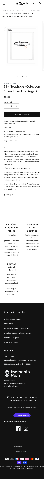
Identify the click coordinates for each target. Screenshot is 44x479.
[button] (4, 3)
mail (8, 289)
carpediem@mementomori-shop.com (20, 360)
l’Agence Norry (31, 466)
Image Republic (11, 83)
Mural (12, 10)
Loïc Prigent (12, 13)
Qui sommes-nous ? (12, 319)
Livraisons (8, 324)
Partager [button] (9, 195)
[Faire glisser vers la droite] (26, 76)
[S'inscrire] (36, 407)
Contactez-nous (11, 342)
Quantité (8, 102)
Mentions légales (11, 338)
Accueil (5, 10)
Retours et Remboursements (17, 328)
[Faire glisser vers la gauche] (17, 76)
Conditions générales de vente (17, 333)
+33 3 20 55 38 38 (12, 356)
